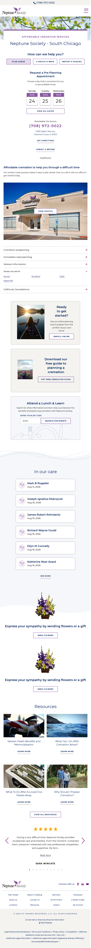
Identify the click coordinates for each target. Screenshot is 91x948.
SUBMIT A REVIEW (44, 149)
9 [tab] (57, 869)
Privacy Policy (62, 931)
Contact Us (34, 899)
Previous (6, 844)
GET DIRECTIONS (44, 141)
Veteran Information (15, 264)
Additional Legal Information (17, 937)
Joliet (60, 276)
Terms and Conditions (44, 931)
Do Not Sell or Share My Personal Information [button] (44, 919)
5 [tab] (43, 869)
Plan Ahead (13, 894)
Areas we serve (12, 271)
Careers (55, 904)
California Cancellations (16, 289)
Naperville (8, 281)
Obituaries (76, 894)
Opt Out (63, 934)
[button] (85, 10)
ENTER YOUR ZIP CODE (30, 415)
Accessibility (75, 931)
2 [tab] (32, 869)
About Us (13, 899)
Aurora (7, 276)
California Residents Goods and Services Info (39, 934)
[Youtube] (85, 883)
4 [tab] (39, 869)
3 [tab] (36, 869)
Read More (45, 854)
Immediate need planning (18, 257)
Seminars (55, 894)
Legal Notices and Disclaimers (20, 931)
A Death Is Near (76, 899)
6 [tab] (46, 869)
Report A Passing (34, 894)
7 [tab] (50, 869)
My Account (76, 904)
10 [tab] (60, 869)
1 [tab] (28, 869)
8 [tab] (53, 869)
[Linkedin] (81, 883)
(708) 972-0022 (45, 2)
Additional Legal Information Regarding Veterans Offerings (57, 937)
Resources (34, 904)
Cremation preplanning (16, 250)
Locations (13, 904)
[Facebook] (76, 883)
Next (82, 844)
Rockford (35, 276)
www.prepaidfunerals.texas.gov (43, 940)
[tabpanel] (45, 843)
